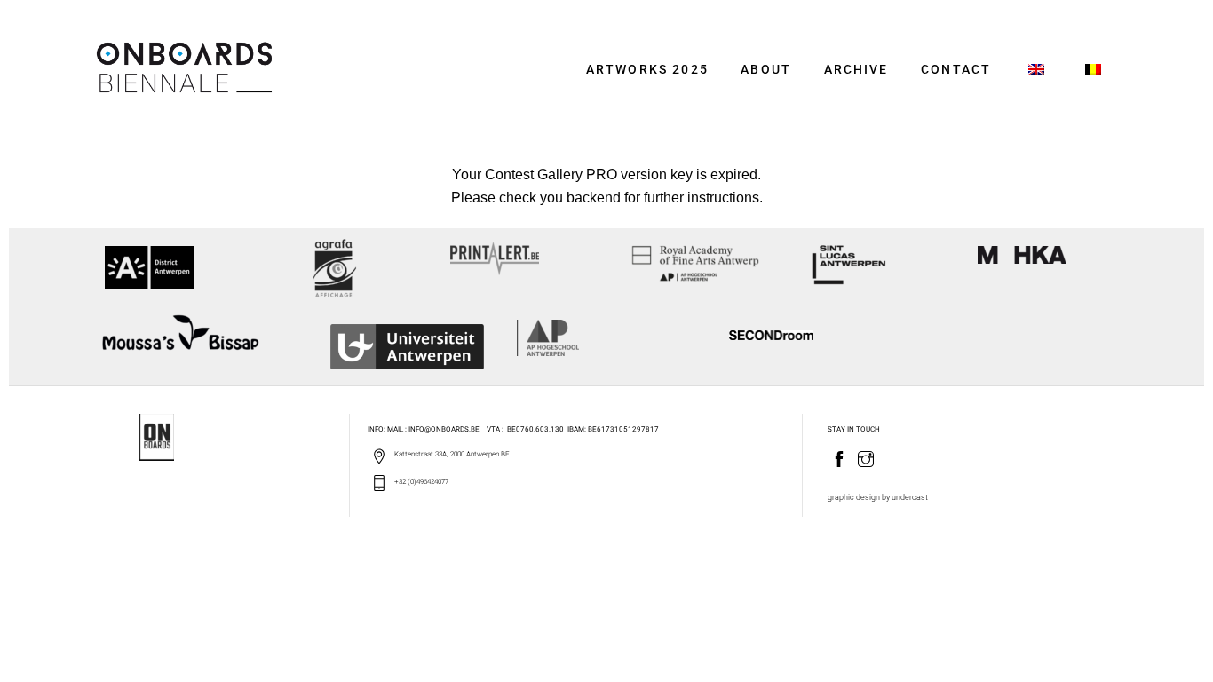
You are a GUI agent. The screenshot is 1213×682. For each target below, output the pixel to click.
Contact (956, 69)
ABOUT (766, 69)
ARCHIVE (856, 69)
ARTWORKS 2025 (647, 69)
